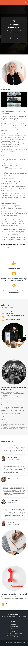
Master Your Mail (14, 628)
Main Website (14, 624)
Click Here (9, 319)
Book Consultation (14, 626)
